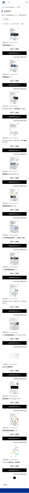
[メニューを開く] (26, 2)
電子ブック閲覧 (14, 49)
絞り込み (6, 19)
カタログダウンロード (14, 53)
